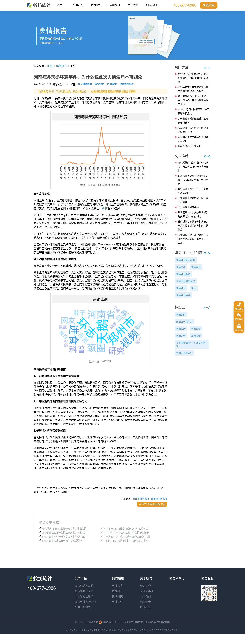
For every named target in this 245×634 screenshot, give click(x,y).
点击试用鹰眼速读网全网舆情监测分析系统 (113, 91)
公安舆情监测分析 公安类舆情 (190, 344)
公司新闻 (145, 596)
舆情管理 (196, 267)
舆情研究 (117, 596)
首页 (59, 5)
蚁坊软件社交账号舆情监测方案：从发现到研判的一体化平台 (66, 532)
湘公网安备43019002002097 (114, 622)
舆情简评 (117, 601)
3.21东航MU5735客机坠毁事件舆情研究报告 (126, 532)
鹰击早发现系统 (141, 498)
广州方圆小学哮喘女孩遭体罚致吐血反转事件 (127, 536)
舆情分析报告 (83, 607)
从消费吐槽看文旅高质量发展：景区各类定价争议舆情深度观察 (193, 100)
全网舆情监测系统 (185, 281)
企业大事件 (147, 591)
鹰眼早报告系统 (84, 596)
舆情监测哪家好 (184, 353)
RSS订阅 (145, 607)
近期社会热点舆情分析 (189, 146)
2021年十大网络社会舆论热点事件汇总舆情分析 (128, 528)
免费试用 (209, 5)
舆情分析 (181, 267)
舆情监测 (181, 288)
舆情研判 (181, 336)
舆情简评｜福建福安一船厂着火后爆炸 (62, 540)
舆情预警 (196, 329)
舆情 (104, 208)
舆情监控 (39, 5)
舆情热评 (117, 591)
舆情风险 (181, 329)
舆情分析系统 (110, 630)
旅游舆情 (196, 336)
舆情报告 (117, 585)
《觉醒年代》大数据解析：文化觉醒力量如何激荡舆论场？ (128, 540)
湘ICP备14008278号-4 (136, 622)
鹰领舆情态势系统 (85, 601)
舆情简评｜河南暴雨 (188, 207)
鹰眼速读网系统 (159, 498)
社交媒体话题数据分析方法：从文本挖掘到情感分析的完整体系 (193, 225)
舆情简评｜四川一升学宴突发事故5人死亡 (63, 536)
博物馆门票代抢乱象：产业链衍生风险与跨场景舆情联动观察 (193, 78)
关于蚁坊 (133, 5)
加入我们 (151, 5)
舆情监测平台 (183, 295)
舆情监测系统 (183, 274)
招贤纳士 (145, 601)
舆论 (193, 288)
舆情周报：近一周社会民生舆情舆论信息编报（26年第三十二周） (193, 239)
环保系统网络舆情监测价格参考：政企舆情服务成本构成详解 (66, 528)
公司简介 (145, 585)
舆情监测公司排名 (185, 260)
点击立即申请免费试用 (152, 504)
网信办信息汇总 (184, 322)
